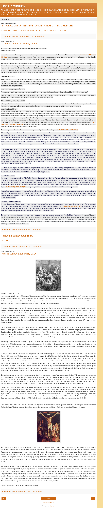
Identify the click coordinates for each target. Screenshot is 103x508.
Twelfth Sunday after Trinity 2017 (18, 253)
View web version (48, 502)
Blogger (52, 506)
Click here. (5, 240)
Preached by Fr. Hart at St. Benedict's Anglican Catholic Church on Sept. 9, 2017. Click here (33, 30)
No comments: (39, 36)
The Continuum (13, 6)
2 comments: (37, 229)
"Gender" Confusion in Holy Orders (19, 43)
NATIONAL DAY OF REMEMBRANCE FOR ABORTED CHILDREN (37, 25)
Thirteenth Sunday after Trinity (17, 235)
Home (48, 498)
